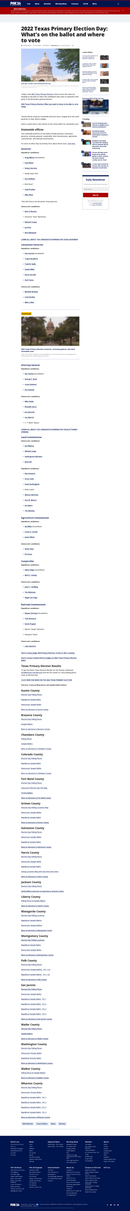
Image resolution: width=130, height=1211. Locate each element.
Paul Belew (29, 163)
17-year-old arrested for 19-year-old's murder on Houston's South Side (90, 57)
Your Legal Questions (72, 1160)
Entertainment (54, 1167)
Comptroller (27, 561)
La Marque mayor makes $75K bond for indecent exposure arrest (89, 65)
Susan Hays (29, 549)
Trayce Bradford (31, 259)
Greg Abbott (30, 157)
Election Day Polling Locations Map (34, 807)
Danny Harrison (31, 168)
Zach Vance (29, 280)
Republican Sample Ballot (31, 700)
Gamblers (106, 1157)
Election (62, 1124)
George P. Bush (31, 379)
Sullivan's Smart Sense (35, 1159)
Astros (105, 1144)
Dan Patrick (29, 253)
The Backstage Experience (55, 1176)
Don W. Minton (31, 500)
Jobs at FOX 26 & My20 (73, 1182)
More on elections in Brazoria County (35, 729)
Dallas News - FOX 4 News (55, 1144)
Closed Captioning (71, 1193)
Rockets (106, 1148)
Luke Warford (30, 646)
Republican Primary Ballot (31, 1058)
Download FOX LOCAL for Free (93, 98)
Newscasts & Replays (17, 1148)
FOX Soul (13, 1155)
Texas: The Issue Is (16, 1184)
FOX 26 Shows (16, 1167)
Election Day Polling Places (31, 695)
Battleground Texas (16, 1191)
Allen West (29, 195)
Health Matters (70, 1151)
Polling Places (26, 739)
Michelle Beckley (31, 292)
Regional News (54, 1142)
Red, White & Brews (35, 1172)
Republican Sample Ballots (31, 920)
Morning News (72, 1142)
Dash (105, 1155)
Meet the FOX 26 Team (73, 1172)
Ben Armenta (30, 473)
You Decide (32, 1153)
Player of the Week (109, 1161)
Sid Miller (28, 526)
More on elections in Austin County (34, 709)
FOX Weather (89, 1161)
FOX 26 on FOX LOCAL (17, 1144)
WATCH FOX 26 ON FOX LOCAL (73, 1175)
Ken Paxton (29, 374)
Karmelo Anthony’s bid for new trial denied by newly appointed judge (89, 73)
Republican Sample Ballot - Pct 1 (33, 999)
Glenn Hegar (30, 570)
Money (31, 1155)
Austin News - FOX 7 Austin (55, 1146)
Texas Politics (41, 1124)
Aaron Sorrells (30, 275)
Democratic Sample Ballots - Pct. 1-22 (35, 970)
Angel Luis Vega (31, 597)
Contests (50, 1181)
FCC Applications (71, 1195)
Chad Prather (30, 189)
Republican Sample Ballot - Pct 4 (33, 1014)
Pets (67, 1153)
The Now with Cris (53, 1172)
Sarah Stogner (30, 624)
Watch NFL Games (90, 1170)
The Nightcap (14, 1172)
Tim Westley (29, 511)
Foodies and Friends (35, 1181)
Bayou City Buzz (15, 1186)
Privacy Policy (97, 203)
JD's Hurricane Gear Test (92, 1152)
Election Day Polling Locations (32, 915)
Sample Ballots (27, 724)
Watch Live (15, 1142)
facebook (107, 1204)
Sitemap (31, 1161)
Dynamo (106, 1153)
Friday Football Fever (110, 1159)
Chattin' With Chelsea (17, 1176)
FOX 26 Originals (35, 1167)
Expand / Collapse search (118, 3)
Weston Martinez (31, 495)
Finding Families (71, 1148)
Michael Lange (30, 451)
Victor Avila (29, 479)
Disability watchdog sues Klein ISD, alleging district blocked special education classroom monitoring (100, 144)
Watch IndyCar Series (91, 1180)
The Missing (32, 1185)
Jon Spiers (28, 505)
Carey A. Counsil (31, 532)
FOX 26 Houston (37, 45)
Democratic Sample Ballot (31, 705)
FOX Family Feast (71, 1162)
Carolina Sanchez (27, 45)
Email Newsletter (71, 1180)
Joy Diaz (28, 227)
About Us (70, 1167)
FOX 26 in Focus (33, 1174)
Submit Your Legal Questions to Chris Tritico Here (73, 1156)
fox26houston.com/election (31, 672)
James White (30, 537)
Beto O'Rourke (31, 211)
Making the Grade (71, 1144)
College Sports (108, 1151)
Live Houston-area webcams (90, 1147)
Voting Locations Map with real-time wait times (39, 872)
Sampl (27, 793)
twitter (111, 1204)
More (95, 4)
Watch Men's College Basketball (91, 1183)
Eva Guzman (29, 390)
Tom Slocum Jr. (31, 618)
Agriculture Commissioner (35, 517)
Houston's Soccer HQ (35, 1187)
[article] (50, 331)
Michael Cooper (31, 222)
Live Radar (88, 1144)
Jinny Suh (28, 462)
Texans (106, 1146)
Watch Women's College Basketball (92, 1186)
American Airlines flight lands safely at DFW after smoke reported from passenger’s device (89, 89)
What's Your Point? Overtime (16, 1181)
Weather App (89, 1156)
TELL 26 (13, 1146)
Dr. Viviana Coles (71, 1146)
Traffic (87, 1154)
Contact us (69, 1170)
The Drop (50, 1170)
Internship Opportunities (73, 1184)
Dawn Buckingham (32, 484)
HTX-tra (107, 1167)
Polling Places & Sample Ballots (33, 901)
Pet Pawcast (32, 1183)
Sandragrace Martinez (33, 456)
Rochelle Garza (30, 407)
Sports (106, 1142)
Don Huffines (30, 179)
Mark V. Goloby (31, 575)
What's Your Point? (16, 1178)
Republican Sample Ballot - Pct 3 (33, 1009)
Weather (88, 1142)
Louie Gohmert (31, 384)
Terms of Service (97, 205)
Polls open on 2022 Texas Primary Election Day (36, 83)
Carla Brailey (30, 297)
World (31, 1151)
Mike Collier (29, 302)
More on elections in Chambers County (36, 749)
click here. (72, 144)
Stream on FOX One (93, 1167)
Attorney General (30, 365)
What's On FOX (70, 1178)
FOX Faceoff (32, 1176)
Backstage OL (52, 1174)
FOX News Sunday (34, 1157)
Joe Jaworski (29, 412)
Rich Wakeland (30, 233)
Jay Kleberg (29, 446)
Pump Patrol (88, 1159)
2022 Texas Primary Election (42, 94)
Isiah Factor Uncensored (17, 1170)
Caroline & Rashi (34, 1170)
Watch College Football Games (91, 1173)
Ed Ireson (28, 554)
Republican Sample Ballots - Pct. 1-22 (35, 974)
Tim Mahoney (30, 592)
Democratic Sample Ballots (31, 925)
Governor (26, 148)
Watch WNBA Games (91, 1190)
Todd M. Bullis (30, 264)
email (118, 1204)
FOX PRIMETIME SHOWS (55, 1178)
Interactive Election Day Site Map (34, 788)
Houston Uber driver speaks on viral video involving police (90, 81)
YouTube (13, 1153)
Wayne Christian (31, 613)
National (31, 1148)
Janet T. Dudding (31, 587)
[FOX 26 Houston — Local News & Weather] (16, 4)
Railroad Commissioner (33, 604)
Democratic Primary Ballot (31, 1053)
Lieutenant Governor (32, 244)
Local (30, 1144)
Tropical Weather (90, 1150)
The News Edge (15, 1174)
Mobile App (69, 1186)
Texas (31, 1146)
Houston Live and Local (17, 1189)
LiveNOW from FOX (16, 1151)
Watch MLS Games (90, 1192)
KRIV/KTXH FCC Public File (73, 1191)
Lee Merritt (29, 417)
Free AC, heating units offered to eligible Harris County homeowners (100, 125)
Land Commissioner (31, 437)
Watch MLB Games (90, 1176)
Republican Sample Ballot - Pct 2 (33, 1004)
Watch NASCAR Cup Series (92, 1178)
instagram (114, 1204)
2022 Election (46, 45)
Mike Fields (29, 401)
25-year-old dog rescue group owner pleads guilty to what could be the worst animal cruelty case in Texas (100, 156)
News (53, 1124)
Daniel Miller (30, 269)
